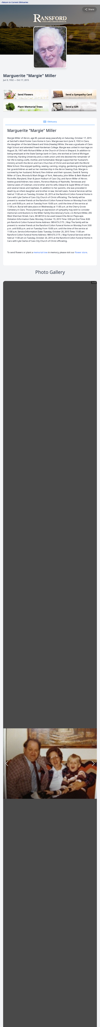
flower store (81, 252)
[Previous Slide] (6, 763)
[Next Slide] (93, 763)
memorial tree (40, 252)
